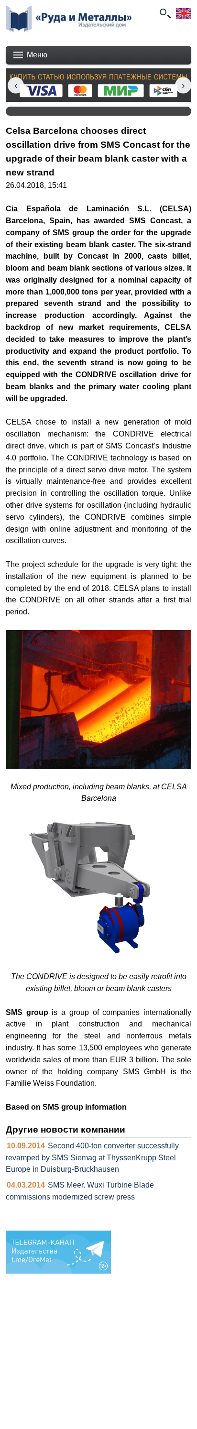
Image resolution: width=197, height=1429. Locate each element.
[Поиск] (164, 13)
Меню (37, 55)
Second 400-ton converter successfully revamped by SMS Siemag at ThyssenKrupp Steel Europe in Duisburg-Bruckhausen (92, 1158)
